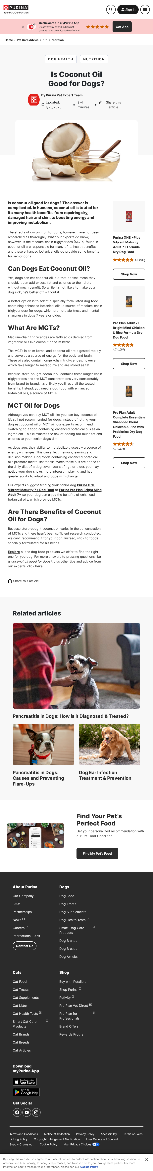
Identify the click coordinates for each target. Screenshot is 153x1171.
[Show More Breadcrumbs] (45, 39)
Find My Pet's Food (97, 853)
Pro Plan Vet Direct (73, 1006)
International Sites (26, 936)
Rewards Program (72, 1034)
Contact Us (24, 946)
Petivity (65, 998)
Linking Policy (18, 1139)
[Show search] (111, 9)
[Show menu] (145, 9)
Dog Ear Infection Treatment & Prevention (105, 775)
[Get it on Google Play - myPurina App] (26, 1092)
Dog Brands (68, 941)
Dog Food (66, 896)
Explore (14, 552)
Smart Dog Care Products (71, 930)
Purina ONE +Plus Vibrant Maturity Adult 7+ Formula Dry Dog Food (126, 244)
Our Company (23, 896)
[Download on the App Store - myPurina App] (25, 1082)
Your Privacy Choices (77, 1144)
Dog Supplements (72, 912)
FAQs (16, 904)
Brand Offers (68, 1026)
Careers (19, 928)
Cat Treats (20, 990)
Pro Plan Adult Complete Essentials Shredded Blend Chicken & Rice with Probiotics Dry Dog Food (129, 424)
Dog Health (60, 59)
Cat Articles (22, 1050)
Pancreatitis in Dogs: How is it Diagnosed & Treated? (71, 716)
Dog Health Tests (72, 920)
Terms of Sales (132, 1134)
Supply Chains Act (21, 1144)
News (17, 920)
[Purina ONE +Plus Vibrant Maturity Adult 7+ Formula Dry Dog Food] (129, 216)
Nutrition (58, 40)
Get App (122, 27)
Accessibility (109, 1134)
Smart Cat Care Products (24, 1024)
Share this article (113, 104)
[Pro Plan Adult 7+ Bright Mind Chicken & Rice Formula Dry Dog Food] (129, 301)
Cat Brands (21, 1034)
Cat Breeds (21, 1042)
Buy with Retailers (72, 982)
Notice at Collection (57, 1134)
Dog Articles (68, 957)
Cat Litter (20, 1006)
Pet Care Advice (27, 40)
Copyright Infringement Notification (57, 1139)
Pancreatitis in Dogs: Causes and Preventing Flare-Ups (38, 778)
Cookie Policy (48, 1144)
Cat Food (20, 982)
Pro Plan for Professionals (69, 1016)
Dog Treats (67, 904)
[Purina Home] (54, 9)
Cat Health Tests (25, 1014)
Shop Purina (68, 990)
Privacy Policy (85, 1134)
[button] (129, 274)
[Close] (22, 26)
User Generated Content (102, 1139)
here (39, 566)
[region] (76, 1162)
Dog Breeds (68, 949)
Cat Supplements (26, 998)
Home (9, 40)
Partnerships (22, 912)
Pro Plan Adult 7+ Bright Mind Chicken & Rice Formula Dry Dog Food (129, 330)
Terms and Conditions (24, 1134)
